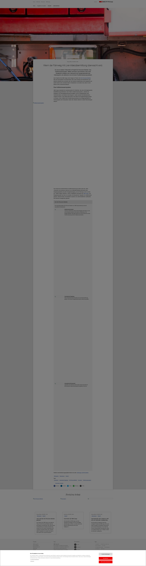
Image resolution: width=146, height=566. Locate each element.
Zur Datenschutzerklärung (34, 559)
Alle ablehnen (105, 558)
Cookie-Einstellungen (106, 554)
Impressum (32, 561)
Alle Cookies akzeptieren (105, 561)
